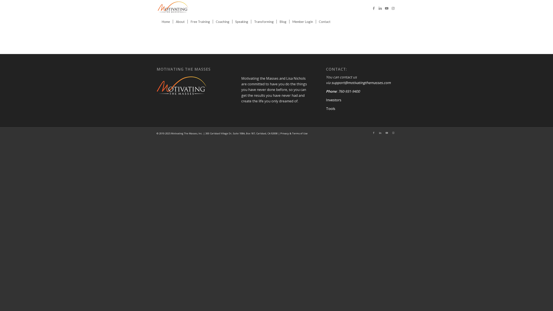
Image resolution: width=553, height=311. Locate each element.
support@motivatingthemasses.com (361, 82)
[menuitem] (166, 21)
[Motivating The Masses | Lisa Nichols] (173, 8)
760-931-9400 (349, 91)
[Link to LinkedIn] (380, 8)
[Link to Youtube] (386, 8)
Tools (330, 108)
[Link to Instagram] (393, 8)
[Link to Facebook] (373, 8)
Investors (333, 100)
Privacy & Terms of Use (294, 133)
